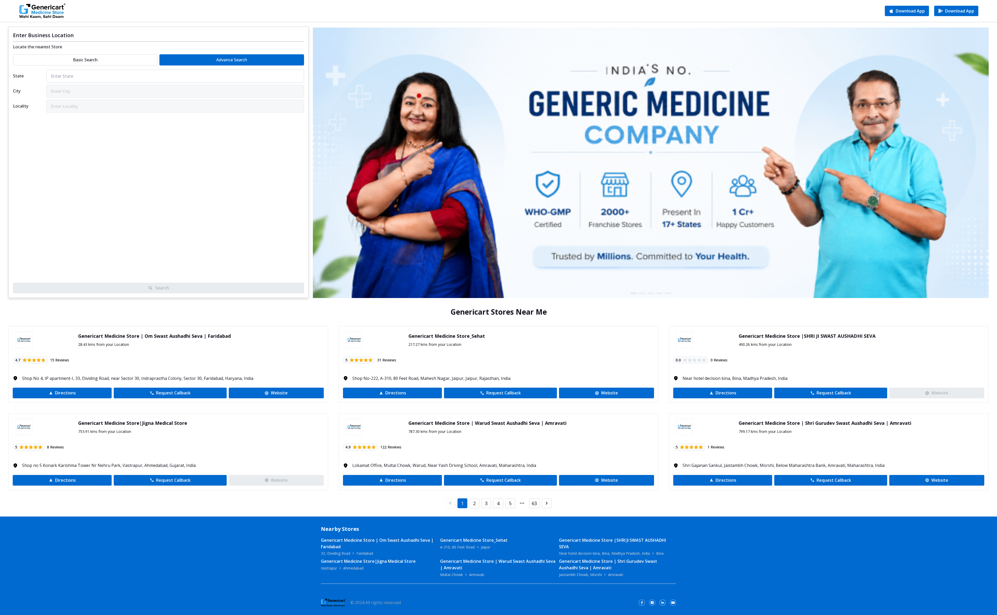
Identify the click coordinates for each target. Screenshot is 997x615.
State (18, 76)
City (17, 91)
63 (534, 503)
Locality (20, 106)
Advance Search (231, 60)
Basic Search (85, 60)
